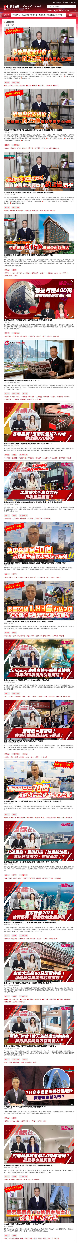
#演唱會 (40, 696)
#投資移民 (14, 939)
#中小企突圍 (53, 458)
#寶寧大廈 (28, 210)
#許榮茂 (34, 85)
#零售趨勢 (31, 458)
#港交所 (52, 397)
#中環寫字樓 (7, 399)
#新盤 (5, 1062)
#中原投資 (26, 273)
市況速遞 (42, 15)
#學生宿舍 (19, 273)
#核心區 (30, 1180)
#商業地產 (46, 397)
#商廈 (15, 275)
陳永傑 (56, 10)
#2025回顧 (30, 399)
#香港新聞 (60, 397)
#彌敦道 (46, 210)
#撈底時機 (23, 518)
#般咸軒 (42, 273)
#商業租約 (45, 999)
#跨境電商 (62, 458)
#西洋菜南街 (21, 636)
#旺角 (32, 636)
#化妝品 (6, 757)
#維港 (24, 878)
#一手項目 (32, 1121)
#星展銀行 (49, 85)
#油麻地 (6, 210)
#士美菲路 (55, 636)
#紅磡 (15, 878)
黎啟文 (7, 270)
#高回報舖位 (47, 518)
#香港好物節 (22, 458)
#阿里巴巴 (67, 397)
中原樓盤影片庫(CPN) (54, 15)
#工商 (17, 1121)
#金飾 (27, 757)
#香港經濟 (32, 336)
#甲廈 (5, 85)
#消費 (23, 696)
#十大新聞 (16, 399)
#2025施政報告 (30, 939)
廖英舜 (7, 82)
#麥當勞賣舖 (7, 518)
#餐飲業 (36, 1180)
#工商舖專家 (19, 210)
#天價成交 (39, 397)
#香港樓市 (23, 399)
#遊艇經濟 (52, 696)
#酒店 (5, 696)
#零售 (11, 757)
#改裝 (56, 273)
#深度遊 (21, 757)
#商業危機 (53, 999)
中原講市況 (68, 10)
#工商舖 (12, 397)
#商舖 (44, 1121)
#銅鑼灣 (58, 577)
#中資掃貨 (30, 518)
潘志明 (14, 270)
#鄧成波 (52, 210)
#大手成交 (41, 85)
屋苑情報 (25, 15)
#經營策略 (18, 696)
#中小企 (39, 939)
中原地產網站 (57, 2)
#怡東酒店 (33, 577)
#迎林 (10, 1062)
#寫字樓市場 (23, 336)
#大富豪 (15, 1002)
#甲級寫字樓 (38, 518)
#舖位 (17, 397)
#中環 (5, 1238)
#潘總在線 (7, 939)
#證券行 (49, 336)
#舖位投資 (23, 999)
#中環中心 (56, 85)
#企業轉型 (60, 999)
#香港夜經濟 (66, 696)
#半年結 (12, 1121)
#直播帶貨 (14, 458)
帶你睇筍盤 (33, 15)
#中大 (22, 1062)
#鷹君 (35, 1238)
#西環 (14, 636)
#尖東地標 (67, 999)
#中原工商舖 (49, 273)
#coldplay (59, 696)
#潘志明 (28, 85)
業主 (74, 10)
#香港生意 (22, 1002)
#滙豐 (44, 336)
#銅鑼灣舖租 (7, 336)
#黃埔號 (11, 696)
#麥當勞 (61, 636)
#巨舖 (41, 210)
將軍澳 (61, 10)
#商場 (52, 577)
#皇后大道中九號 (48, 1238)
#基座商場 (35, 210)
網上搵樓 (65, 2)
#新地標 (38, 878)
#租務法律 (38, 999)
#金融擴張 (56, 336)
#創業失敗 (16, 999)
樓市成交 (73, 2)
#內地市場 (45, 458)
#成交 (48, 577)
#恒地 (34, 1062)
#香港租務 (16, 336)
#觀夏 (25, 1180)
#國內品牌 (7, 1180)
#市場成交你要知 (20, 85)
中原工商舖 (15, 82)
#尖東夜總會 (7, 999)
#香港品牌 (38, 458)
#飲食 (32, 757)
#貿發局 (68, 458)
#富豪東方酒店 (8, 275)
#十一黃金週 (43, 757)
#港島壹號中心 (8, 577)
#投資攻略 (38, 399)
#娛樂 (45, 696)
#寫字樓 (11, 85)
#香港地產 (31, 397)
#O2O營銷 (7, 458)
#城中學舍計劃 (63, 273)
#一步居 (12, 273)
